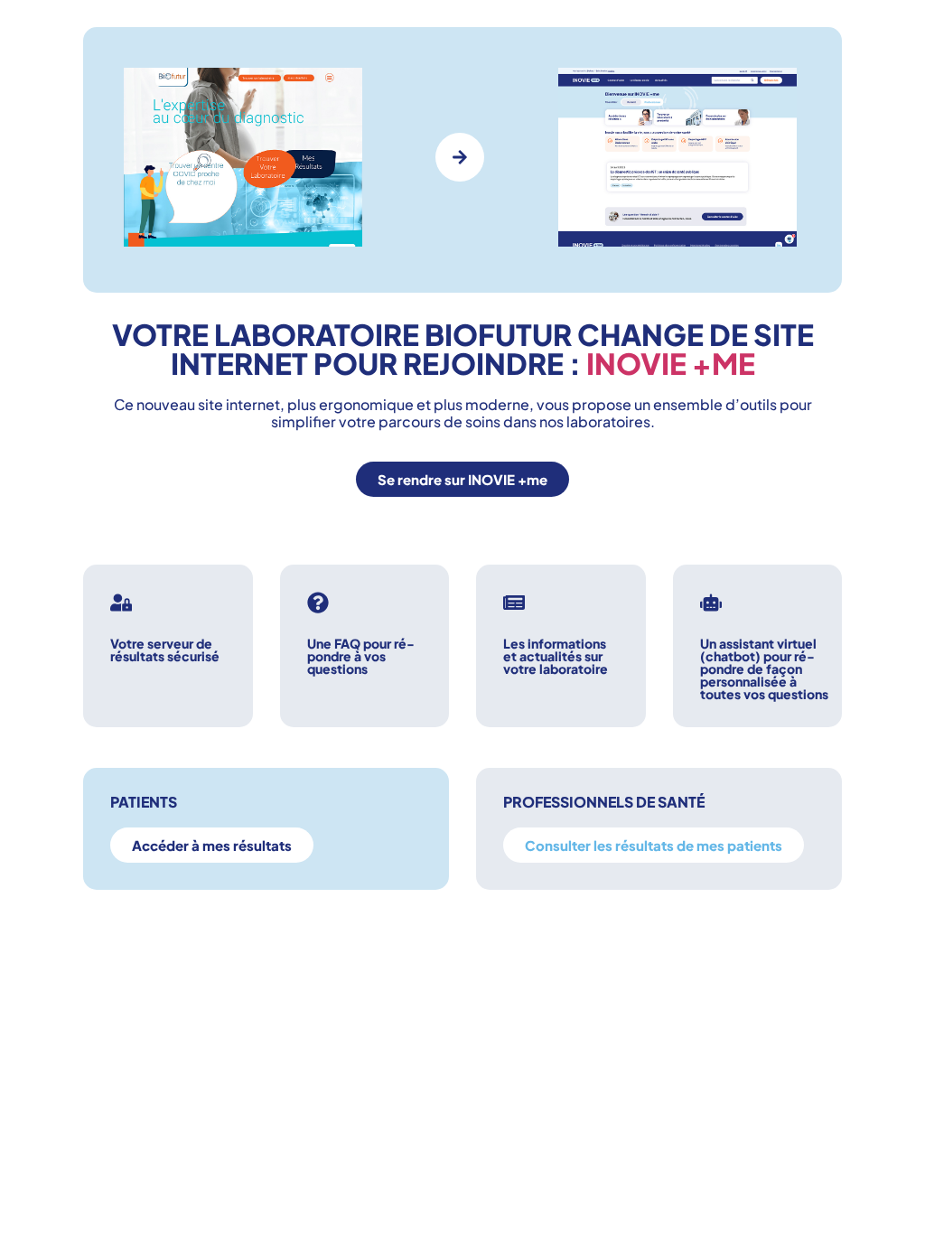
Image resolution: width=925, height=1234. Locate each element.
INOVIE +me (670, 363)
